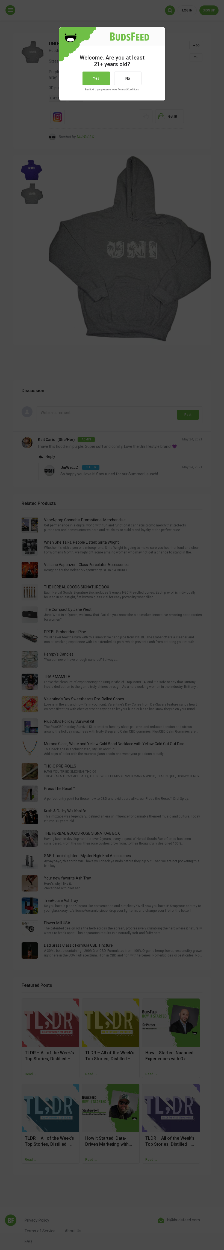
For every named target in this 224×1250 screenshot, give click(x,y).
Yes (96, 78)
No (127, 78)
